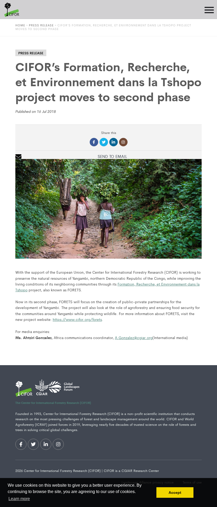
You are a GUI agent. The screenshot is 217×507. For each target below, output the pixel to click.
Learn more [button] (19, 498)
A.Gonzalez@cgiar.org (133, 337)
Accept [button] (175, 492)
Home (20, 25)
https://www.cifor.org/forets (77, 319)
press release (30, 52)
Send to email (112, 156)
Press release (41, 25)
